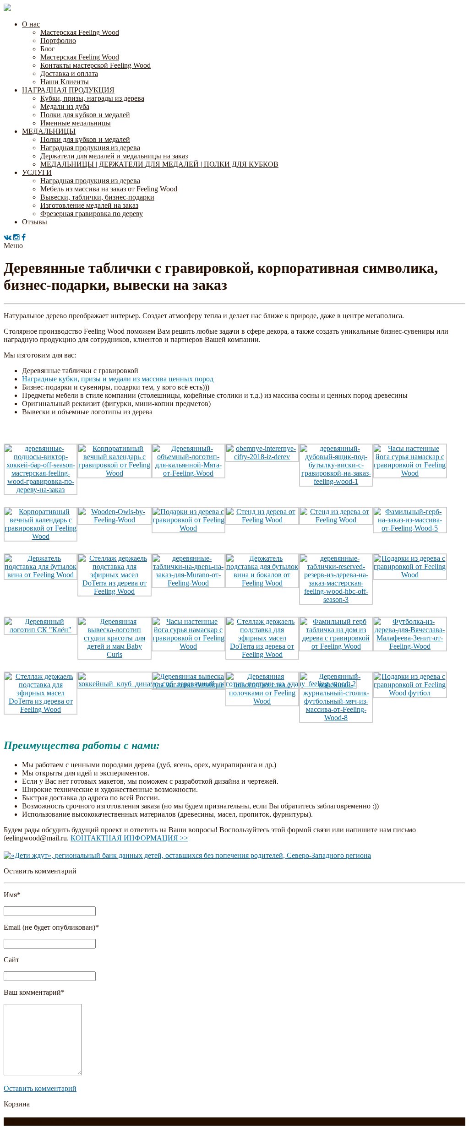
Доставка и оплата (69, 73)
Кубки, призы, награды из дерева (92, 98)
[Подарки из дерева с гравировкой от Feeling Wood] (188, 528)
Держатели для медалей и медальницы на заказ (114, 156)
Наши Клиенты (64, 82)
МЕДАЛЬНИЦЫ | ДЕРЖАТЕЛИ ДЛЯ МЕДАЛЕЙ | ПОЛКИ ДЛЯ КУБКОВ (159, 164)
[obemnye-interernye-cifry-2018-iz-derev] (262, 457)
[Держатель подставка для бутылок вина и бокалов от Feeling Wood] (262, 583)
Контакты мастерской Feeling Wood (95, 65)
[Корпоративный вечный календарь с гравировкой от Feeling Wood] (114, 473)
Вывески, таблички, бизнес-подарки (97, 197)
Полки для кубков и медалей (85, 115)
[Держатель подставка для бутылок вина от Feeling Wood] (40, 575)
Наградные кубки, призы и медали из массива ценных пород (117, 379)
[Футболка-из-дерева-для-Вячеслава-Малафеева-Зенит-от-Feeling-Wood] (410, 646)
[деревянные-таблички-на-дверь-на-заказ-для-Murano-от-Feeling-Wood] (188, 583)
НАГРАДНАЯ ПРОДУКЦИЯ (68, 90)
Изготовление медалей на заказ (89, 205)
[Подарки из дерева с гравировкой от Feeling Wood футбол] (410, 693)
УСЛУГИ (37, 172)
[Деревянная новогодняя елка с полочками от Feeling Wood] (262, 701)
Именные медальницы (75, 123)
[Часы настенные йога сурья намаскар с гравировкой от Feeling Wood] (410, 473)
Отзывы (34, 222)
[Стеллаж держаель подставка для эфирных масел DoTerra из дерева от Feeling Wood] (114, 591)
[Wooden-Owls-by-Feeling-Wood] (114, 520)
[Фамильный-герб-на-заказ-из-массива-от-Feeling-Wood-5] (410, 528)
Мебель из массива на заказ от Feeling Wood (108, 189)
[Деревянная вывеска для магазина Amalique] (188, 684)
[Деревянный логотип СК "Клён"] (40, 630)
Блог (47, 49)
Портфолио (58, 40)
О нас (31, 24)
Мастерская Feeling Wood (79, 32)
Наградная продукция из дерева (90, 148)
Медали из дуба (64, 106)
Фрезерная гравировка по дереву (91, 213)
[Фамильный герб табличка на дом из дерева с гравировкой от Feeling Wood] (336, 646)
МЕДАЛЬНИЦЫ (49, 131)
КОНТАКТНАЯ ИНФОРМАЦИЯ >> (129, 838)
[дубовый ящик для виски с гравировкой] (336, 481)
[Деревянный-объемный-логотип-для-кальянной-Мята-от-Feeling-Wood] (188, 473)
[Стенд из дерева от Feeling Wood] (262, 520)
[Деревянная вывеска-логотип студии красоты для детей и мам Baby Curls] (114, 654)
